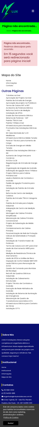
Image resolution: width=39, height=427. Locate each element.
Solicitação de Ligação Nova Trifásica (21, 170)
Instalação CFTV (13, 308)
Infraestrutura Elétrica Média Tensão (21, 138)
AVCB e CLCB (11, 160)
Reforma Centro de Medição (18, 110)
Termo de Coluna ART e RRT (18, 105)
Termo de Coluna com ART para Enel (21, 246)
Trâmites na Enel (13, 95)
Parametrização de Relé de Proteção (21, 233)
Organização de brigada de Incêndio (21, 168)
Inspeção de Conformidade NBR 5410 (21, 261)
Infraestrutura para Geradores (19, 125)
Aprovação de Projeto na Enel (18, 98)
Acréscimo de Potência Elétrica (19, 108)
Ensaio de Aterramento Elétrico (19, 115)
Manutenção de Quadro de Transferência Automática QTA (19, 299)
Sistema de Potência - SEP (17, 118)
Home (8, 80)
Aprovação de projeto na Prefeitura (21, 103)
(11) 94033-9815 (9, 393)
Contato (9, 85)
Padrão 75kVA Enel (14, 120)
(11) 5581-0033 (8, 390)
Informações (11, 83)
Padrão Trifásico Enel (15, 123)
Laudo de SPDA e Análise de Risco (20, 258)
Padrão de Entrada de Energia (18, 100)
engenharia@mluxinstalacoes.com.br (17, 396)
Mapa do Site (6, 377)
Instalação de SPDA (14, 113)
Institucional (6, 370)
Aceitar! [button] (11, 423)
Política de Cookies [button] (10, 417)
